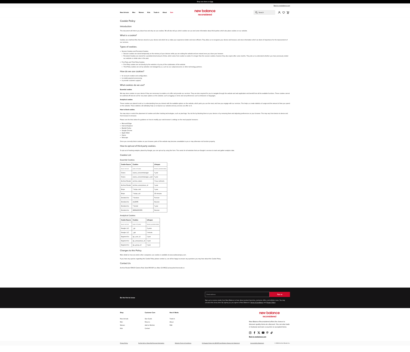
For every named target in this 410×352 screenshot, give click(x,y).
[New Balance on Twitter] (259, 332)
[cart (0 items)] (288, 12)
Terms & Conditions (256, 302)
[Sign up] (279, 12)
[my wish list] (283, 12)
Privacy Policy (270, 302)
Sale (211, 2)
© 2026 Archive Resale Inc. (282, 343)
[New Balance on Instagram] (250, 332)
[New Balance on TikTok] (271, 332)
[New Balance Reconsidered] (205, 12)
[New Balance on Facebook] (254, 332)
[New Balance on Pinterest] (267, 332)
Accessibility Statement (257, 343)
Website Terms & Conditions (183, 343)
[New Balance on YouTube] (263, 332)
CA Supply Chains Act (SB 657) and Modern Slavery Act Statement (221, 343)
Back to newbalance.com (282, 6)
